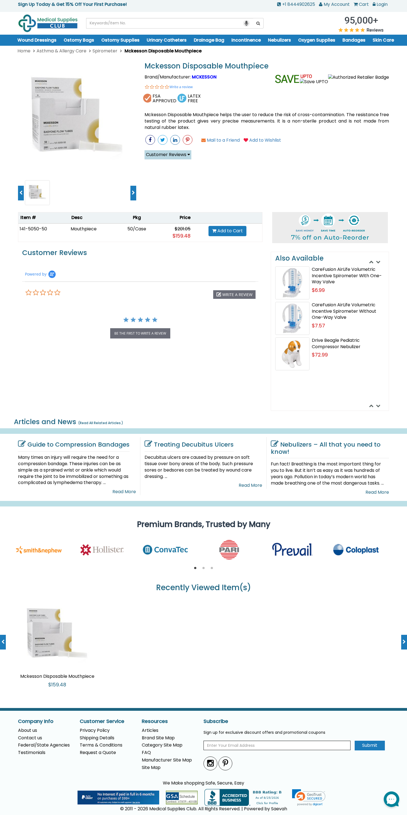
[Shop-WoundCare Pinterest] (187, 140)
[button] (234, 294)
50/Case (136, 229)
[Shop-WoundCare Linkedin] (175, 140)
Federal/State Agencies (44, 745)
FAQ (146, 752)
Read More (124, 492)
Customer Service (102, 721)
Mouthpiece (84, 229)
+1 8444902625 (298, 4)
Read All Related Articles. (101, 423)
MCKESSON (204, 77)
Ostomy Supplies (120, 40)
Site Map (151, 767)
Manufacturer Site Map (167, 760)
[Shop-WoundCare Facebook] (150, 140)
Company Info (35, 721)
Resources (155, 721)
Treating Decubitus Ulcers (194, 444)
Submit (369, 745)
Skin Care (383, 40)
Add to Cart (229, 231)
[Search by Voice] (246, 23)
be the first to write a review (140, 333)
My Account (337, 4)
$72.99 (320, 354)
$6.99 (318, 290)
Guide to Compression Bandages (78, 444)
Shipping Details (97, 738)
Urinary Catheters (167, 40)
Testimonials (31, 752)
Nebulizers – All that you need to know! (325, 448)
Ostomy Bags (79, 40)
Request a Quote (98, 752)
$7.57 (318, 325)
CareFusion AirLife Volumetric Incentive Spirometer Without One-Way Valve (344, 311)
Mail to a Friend (223, 140)
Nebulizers (279, 40)
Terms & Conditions (101, 745)
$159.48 (181, 235)
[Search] (258, 23)
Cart (364, 4)
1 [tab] (195, 568)
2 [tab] (203, 568)
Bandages (353, 40)
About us (27, 730)
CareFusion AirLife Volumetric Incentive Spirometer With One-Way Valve (347, 275)
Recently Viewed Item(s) (203, 588)
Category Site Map (162, 745)
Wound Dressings (36, 40)
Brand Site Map (158, 738)
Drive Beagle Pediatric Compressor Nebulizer (336, 343)
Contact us (30, 738)
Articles (150, 730)
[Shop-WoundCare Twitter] (163, 140)
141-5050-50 (33, 229)
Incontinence (246, 40)
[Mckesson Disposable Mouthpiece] (77, 118)
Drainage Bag (209, 40)
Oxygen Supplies (316, 40)
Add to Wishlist (264, 140)
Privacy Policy (95, 730)
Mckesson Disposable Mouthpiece (207, 66)
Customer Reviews (166, 154)
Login (382, 4)
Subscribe (216, 721)
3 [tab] (212, 568)
